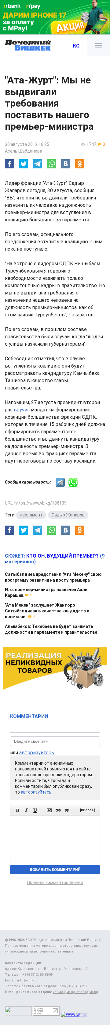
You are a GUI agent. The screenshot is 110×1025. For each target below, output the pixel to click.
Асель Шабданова (23, 151)
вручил (22, 410)
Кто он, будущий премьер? (62, 556)
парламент (31, 514)
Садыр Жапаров (68, 514)
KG (76, 46)
